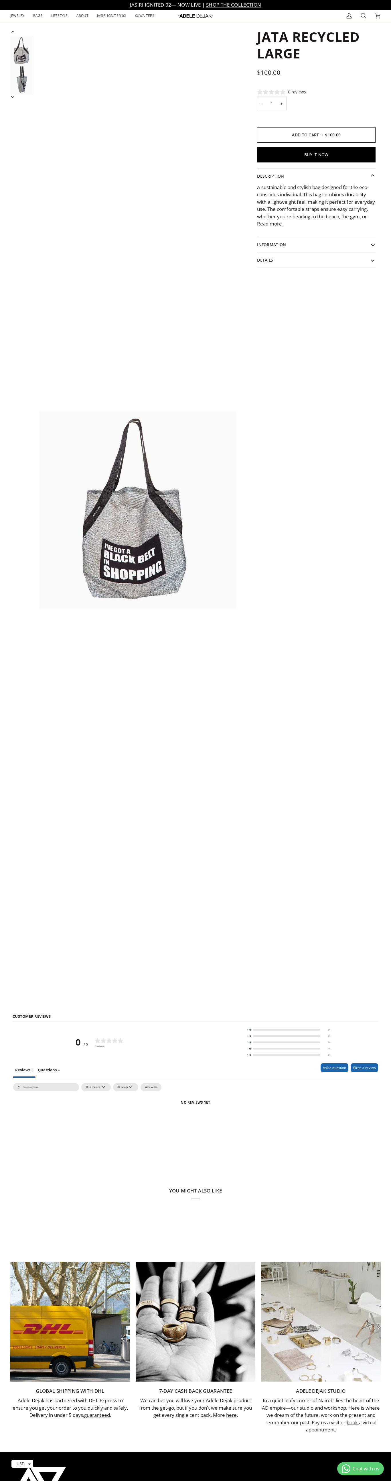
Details (265, 260)
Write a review (364, 1067)
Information (271, 244)
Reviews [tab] (24, 1069)
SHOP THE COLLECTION (233, 4)
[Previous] (12, 31)
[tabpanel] (195, 1123)
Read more (269, 223)
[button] (19, 16)
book (353, 1422)
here (231, 1415)
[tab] (48, 1070)
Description (270, 176)
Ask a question (334, 1067)
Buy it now (316, 154)
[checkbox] (151, 1087)
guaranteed (97, 1415)
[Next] (12, 97)
